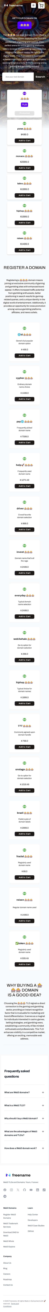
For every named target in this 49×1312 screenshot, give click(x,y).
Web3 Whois (8, 1241)
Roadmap (7, 1279)
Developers (33, 1220)
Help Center (33, 1215)
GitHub (31, 1231)
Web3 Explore (9, 1247)
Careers (6, 1274)
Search (40, 76)
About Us (7, 1263)
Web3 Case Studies (36, 1226)
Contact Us (8, 1285)
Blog (5, 1268)
